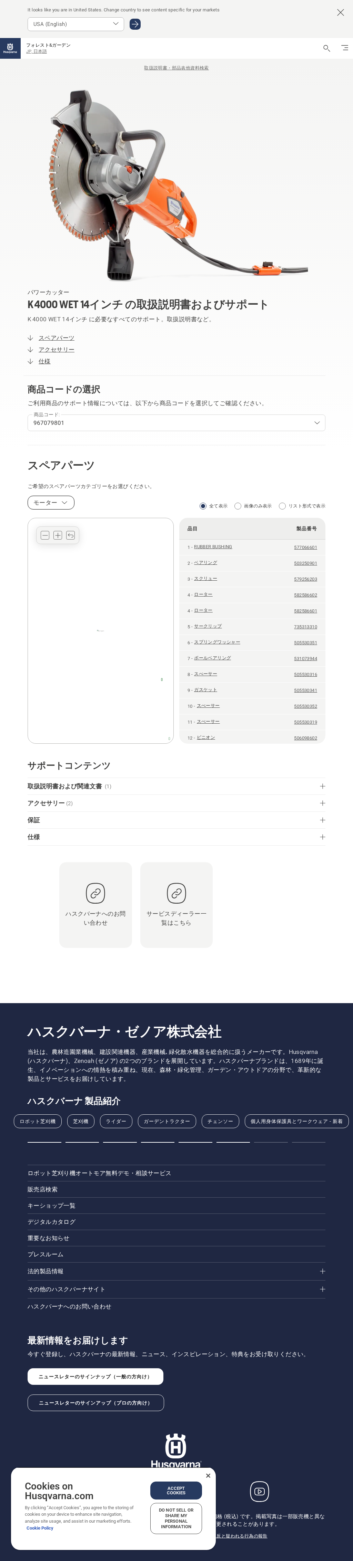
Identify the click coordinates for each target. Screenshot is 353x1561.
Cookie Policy (40, 1528)
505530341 (305, 690)
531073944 (305, 658)
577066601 (305, 547)
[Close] (208, 1475)
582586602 (305, 595)
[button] (45, 535)
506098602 (305, 738)
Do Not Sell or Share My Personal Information (176, 1518)
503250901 (305, 563)
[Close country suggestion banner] (340, 12)
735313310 (305, 626)
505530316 (305, 674)
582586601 (305, 610)
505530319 (305, 722)
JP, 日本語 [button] (36, 51)
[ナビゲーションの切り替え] (344, 48)
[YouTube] (259, 1491)
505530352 (305, 706)
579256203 (305, 579)
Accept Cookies (176, 1490)
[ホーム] (10, 48)
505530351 (305, 642)
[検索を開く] (327, 48)
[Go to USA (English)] (135, 24)
